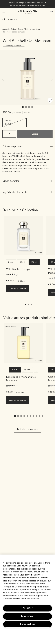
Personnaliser (27, 624)
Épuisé (35, 134)
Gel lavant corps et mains (13, 32)
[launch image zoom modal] (50, 100)
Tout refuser (27, 616)
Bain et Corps (17, 29)
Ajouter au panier (17, 289)
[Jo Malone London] (27, 12)
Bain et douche (32, 29)
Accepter (28, 608)
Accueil (5, 29)
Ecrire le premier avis (27, 429)
